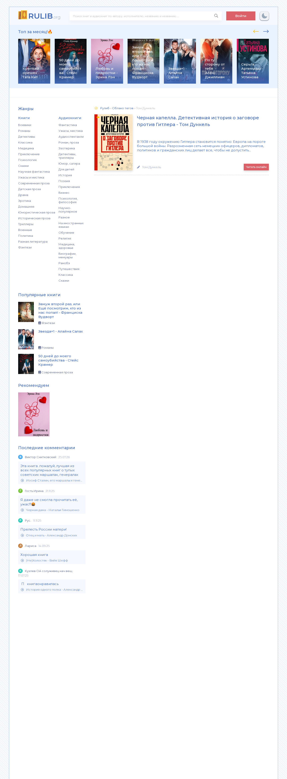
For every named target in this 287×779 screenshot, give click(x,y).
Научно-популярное (68, 209)
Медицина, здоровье (67, 246)
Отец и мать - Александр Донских (51, 535)
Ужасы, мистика (71, 131)
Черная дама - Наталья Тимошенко (52, 510)
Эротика (24, 200)
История (65, 175)
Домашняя (26, 206)
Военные (25, 230)
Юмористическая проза (36, 212)
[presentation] (256, 30)
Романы (24, 131)
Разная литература (33, 241)
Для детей (66, 169)
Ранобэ (64, 263)
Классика (25, 142)
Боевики (24, 125)
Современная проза (34, 183)
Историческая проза (34, 218)
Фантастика (68, 125)
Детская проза (29, 189)
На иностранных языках (71, 224)
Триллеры (25, 224)
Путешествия (69, 269)
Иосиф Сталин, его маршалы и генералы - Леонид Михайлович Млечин (54, 480)
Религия (65, 238)
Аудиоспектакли (71, 136)
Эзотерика (67, 148)
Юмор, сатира (69, 163)
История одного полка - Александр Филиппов (54, 589)
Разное (64, 217)
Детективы (26, 136)
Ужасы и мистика (31, 177)
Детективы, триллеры (67, 155)
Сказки (23, 166)
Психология (27, 160)
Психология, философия (68, 200)
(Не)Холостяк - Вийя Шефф (47, 560)
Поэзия (64, 181)
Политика (25, 235)
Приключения (69, 187)
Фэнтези (25, 247)
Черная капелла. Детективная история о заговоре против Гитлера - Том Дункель (198, 121)
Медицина (26, 148)
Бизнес (64, 192)
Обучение (66, 232)
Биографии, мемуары (67, 255)
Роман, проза (69, 142)
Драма (23, 195)
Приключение (29, 154)
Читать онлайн (256, 167)
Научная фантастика (34, 171)
